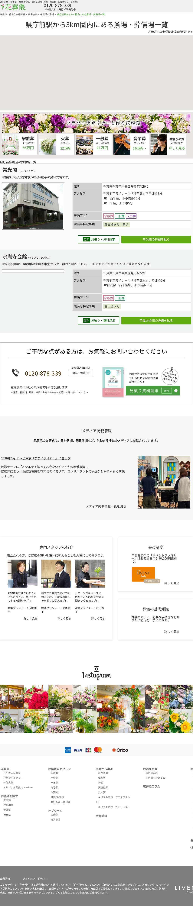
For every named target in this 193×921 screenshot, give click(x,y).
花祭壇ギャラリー (13, 777)
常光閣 (9, 169)
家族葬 (54, 772)
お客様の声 (150, 769)
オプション (55, 811)
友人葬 (102, 792)
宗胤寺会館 (14, 256)
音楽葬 (54, 814)
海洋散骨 (56, 819)
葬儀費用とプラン (59, 769)
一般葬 (54, 777)
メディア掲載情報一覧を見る (106, 506)
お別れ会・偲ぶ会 (60, 802)
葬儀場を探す (9, 796)
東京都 (7, 800)
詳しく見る (31, 618)
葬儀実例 (8, 782)
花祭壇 (5, 769)
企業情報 (5, 878)
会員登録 (101, 816)
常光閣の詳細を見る (156, 239)
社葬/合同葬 (57, 797)
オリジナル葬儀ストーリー (18, 787)
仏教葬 (102, 777)
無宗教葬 (103, 772)
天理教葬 (103, 787)
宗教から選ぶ (104, 769)
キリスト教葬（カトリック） (114, 807)
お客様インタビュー (157, 777)
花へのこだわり (12, 772)
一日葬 (54, 782)
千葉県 (7, 809)
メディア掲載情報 (97, 430)
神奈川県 (8, 804)
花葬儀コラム (151, 786)
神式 (100, 782)
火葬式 (54, 792)
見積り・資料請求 (99, 239)
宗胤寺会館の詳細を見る (156, 320)
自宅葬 (54, 787)
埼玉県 (7, 814)
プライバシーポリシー (35, 878)
